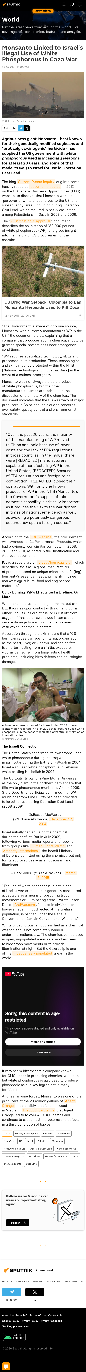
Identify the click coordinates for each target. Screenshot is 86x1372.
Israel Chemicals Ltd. (54, 562)
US (20, 1141)
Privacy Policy (29, 1321)
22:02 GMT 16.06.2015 (16, 67)
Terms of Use (38, 1315)
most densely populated (32, 953)
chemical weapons (14, 1156)
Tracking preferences (15, 1326)
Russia (38, 1281)
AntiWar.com (24, 904)
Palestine (42, 1141)
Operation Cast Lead (41, 1148)
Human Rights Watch (48, 846)
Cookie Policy (10, 1321)
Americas (22, 1281)
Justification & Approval (30, 221)
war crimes (34, 1156)
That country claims (38, 1110)
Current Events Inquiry (36, 181)
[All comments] (6, 1366)
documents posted (45, 186)
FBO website (41, 537)
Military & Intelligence (26, 1133)
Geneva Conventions (56, 1156)
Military (71, 1281)
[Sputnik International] (12, 6)
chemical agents (12, 1163)
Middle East (63, 1133)
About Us (8, 1315)
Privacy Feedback (51, 1321)
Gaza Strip (31, 1163)
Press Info (21, 1315)
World (7, 1133)
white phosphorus (66, 1148)
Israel (30, 1141)
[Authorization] (64, 4)
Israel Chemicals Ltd (14, 1148)
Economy (54, 1281)
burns (75, 1156)
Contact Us (55, 1315)
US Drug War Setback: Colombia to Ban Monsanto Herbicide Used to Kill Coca (42, 304)
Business (48, 1133)
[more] (79, 315)
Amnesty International (21, 850)
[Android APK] (14, 1337)
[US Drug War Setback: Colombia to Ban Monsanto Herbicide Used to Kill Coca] (43, 271)
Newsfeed (9, 1141)
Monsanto (57, 1141)
